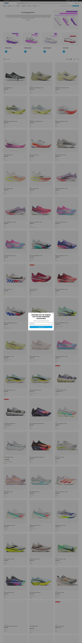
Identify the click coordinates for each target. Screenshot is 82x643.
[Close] (53, 314)
